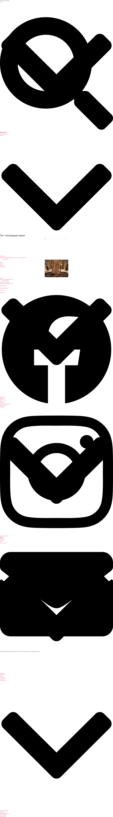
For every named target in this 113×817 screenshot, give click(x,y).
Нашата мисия (3, 285)
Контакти (2, 290)
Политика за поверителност (6, 283)
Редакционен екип (4, 288)
